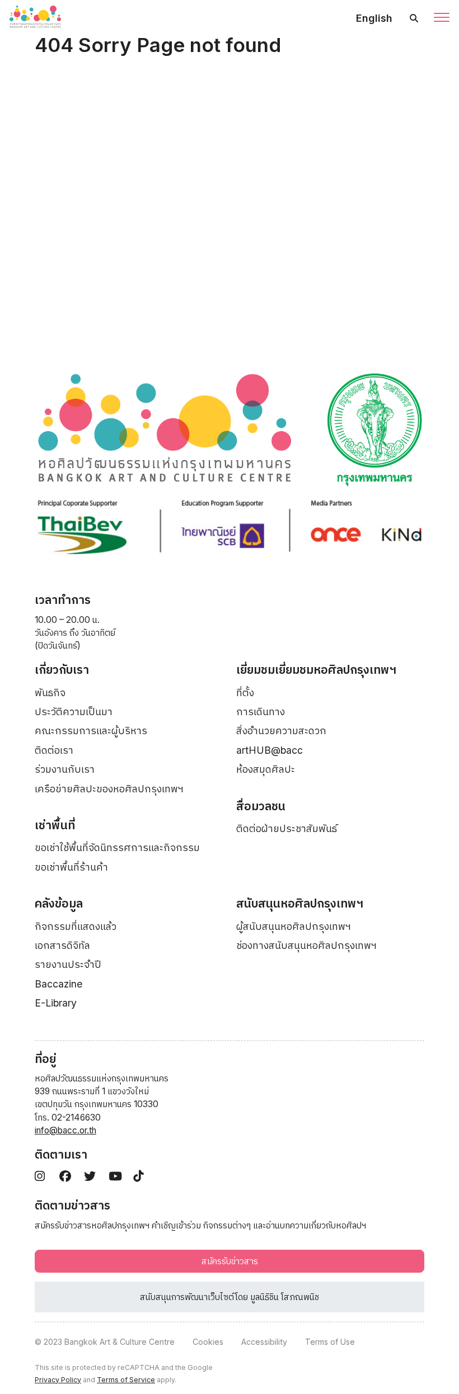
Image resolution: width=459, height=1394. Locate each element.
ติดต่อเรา (54, 750)
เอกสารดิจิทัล (62, 945)
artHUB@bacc (269, 750)
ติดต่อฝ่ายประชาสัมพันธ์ (286, 828)
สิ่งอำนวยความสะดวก (281, 730)
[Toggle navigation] (441, 18)
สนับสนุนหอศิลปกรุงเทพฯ (299, 903)
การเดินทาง (260, 711)
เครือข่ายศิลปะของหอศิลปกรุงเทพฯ (109, 789)
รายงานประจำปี (68, 964)
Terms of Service (126, 1380)
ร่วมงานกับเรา (65, 769)
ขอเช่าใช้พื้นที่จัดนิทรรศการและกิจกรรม (117, 847)
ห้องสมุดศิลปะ (265, 769)
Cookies (208, 1341)
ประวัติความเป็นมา (74, 711)
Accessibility (264, 1341)
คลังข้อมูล (59, 903)
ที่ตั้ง (245, 692)
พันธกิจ (50, 692)
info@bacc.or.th (65, 1130)
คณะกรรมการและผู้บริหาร (91, 730)
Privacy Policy (58, 1380)
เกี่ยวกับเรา (62, 670)
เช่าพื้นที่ (55, 825)
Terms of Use (330, 1341)
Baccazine (58, 984)
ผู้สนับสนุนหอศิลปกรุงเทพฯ (293, 926)
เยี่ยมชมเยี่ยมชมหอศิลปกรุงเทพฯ (316, 670)
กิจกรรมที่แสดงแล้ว (75, 926)
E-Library (56, 1003)
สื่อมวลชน (260, 806)
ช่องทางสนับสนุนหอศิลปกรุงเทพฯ (306, 945)
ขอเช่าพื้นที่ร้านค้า (71, 867)
